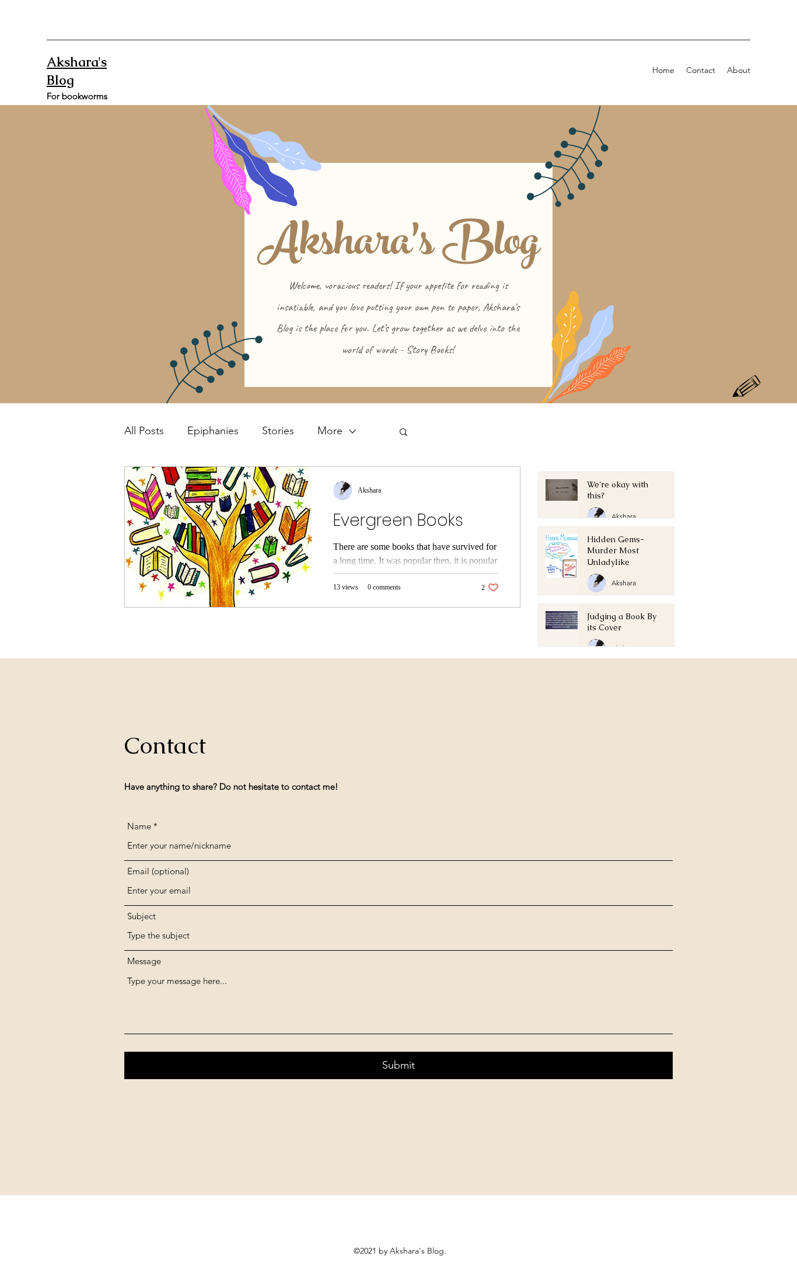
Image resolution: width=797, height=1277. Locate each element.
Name (139, 826)
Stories (278, 430)
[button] (403, 433)
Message (144, 961)
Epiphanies (213, 430)
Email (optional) (158, 871)
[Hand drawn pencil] (747, 387)
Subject (141, 916)
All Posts (144, 430)
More (329, 430)
